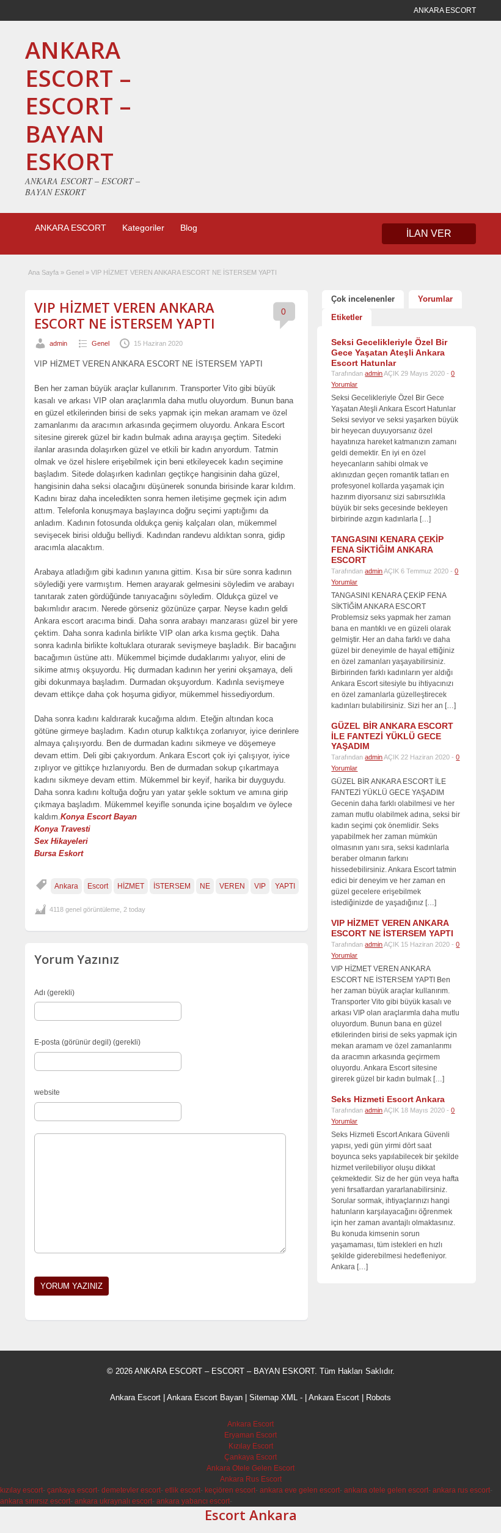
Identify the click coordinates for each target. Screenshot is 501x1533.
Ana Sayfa (43, 272)
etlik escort (182, 1490)
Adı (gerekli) (54, 992)
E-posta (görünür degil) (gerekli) (87, 1042)
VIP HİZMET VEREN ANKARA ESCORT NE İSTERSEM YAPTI (124, 315)
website (47, 1092)
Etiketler (346, 317)
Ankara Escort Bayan (205, 1397)
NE (205, 886)
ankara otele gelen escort (386, 1490)
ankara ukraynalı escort (113, 1501)
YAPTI (285, 886)
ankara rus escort (461, 1490)
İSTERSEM (172, 886)
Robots (378, 1397)
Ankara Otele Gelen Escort (250, 1468)
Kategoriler (143, 228)
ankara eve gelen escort (300, 1490)
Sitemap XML (273, 1397)
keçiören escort (230, 1490)
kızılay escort (21, 1490)
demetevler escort (131, 1490)
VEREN (232, 886)
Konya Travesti (62, 829)
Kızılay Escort (251, 1446)
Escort (97, 886)
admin (58, 343)
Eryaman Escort (250, 1435)
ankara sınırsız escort (35, 1501)
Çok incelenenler (363, 299)
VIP (260, 886)
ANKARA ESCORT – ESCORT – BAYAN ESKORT (78, 105)
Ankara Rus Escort (251, 1479)
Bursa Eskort (58, 853)
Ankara (66, 886)
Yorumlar (435, 299)
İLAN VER (429, 233)
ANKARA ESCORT (70, 228)
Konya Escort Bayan (98, 816)
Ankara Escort (135, 1397)
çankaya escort (72, 1490)
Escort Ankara (251, 1514)
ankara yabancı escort (193, 1501)
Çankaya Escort (250, 1457)
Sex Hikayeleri (61, 841)
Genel (75, 272)
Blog (188, 228)
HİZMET (130, 886)
